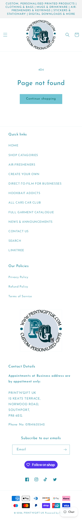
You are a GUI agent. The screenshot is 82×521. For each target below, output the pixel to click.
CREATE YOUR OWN (24, 174)
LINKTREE (16, 250)
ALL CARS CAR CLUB (24, 202)
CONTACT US (18, 231)
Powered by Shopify (56, 513)
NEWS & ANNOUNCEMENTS (30, 222)
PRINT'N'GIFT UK (34, 513)
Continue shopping (41, 98)
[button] (5, 34)
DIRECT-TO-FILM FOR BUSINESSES (34, 183)
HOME (13, 145)
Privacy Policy (18, 277)
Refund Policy (18, 286)
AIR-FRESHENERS (21, 164)
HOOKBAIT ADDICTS (24, 193)
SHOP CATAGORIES (23, 155)
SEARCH (14, 241)
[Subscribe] (65, 450)
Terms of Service (20, 296)
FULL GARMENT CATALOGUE (31, 212)
